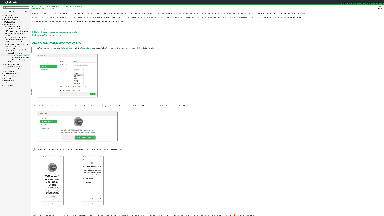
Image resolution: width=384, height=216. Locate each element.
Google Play (42, 106)
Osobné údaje (86, 48)
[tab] (350, 3)
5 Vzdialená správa (43, 6)
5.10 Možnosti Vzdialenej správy (59, 6)
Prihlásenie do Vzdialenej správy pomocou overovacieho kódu (54, 32)
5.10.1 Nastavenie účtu (75, 6)
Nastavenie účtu (66, 48)
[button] (32, 50)
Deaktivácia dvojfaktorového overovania (46, 35)
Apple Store (56, 106)
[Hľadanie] (1, 7)
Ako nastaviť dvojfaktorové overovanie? (46, 29)
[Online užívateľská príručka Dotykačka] (11, 2)
